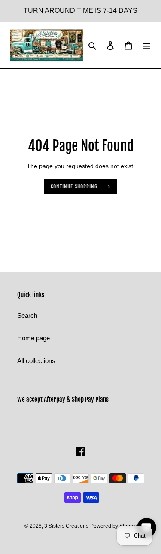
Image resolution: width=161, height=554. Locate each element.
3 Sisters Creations (66, 526)
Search (27, 315)
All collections (36, 360)
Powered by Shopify (113, 526)
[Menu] (146, 45)
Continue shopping (74, 186)
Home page (33, 338)
